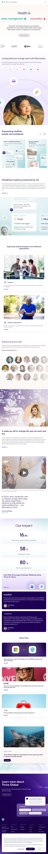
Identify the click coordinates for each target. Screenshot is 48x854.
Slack (12, 827)
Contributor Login (42, 827)
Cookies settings (21, 848)
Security (40, 829)
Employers (22, 827)
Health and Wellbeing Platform (5, 827)
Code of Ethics (41, 831)
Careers (30, 827)
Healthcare (22, 829)
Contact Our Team (24, 35)
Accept (30, 848)
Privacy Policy (29, 842)
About (30, 829)
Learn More (7, 760)
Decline (39, 848)
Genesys (12, 831)
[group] (13, 153)
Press (30, 831)
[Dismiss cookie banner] (43, 836)
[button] (45, 2)
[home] (9, 2)
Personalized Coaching (4, 831)
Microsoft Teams (14, 829)
